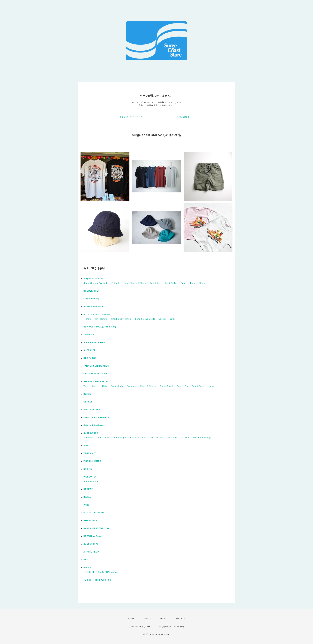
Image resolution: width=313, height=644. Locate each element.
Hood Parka (170, 283)
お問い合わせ (183, 117)
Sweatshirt (155, 283)
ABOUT (147, 619)
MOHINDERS (90, 520)
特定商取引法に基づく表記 (171, 626)
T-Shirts (116, 283)
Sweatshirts (101, 319)
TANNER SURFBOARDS (96, 366)
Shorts (202, 283)
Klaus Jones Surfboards (96, 417)
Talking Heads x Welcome (97, 580)
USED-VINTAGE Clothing (96, 314)
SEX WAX (173, 438)
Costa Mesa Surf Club (95, 374)
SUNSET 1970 (90, 544)
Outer (183, 283)
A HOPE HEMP (91, 552)
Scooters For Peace (94, 342)
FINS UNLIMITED (92, 461)
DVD (85, 560)
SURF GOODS (90, 433)
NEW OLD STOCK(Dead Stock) (99, 327)
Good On (88, 402)
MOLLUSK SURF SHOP (95, 381)
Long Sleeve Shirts (145, 319)
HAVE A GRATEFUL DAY (96, 528)
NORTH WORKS (91, 410)
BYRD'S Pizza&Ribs (94, 306)
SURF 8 (185, 438)
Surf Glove (103, 438)
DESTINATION (156, 438)
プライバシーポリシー (139, 626)
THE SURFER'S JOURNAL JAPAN (100, 572)
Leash (211, 386)
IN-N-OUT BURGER (93, 513)
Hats (104, 386)
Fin (186, 386)
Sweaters (131, 386)
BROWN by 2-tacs (93, 536)
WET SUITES (90, 477)
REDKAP (88, 489)
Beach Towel (166, 386)
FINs (85, 445)
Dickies (87, 497)
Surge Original (91, 481)
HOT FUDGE (89, 358)
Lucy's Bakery (91, 299)
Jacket (162, 319)
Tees (85, 386)
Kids (192, 283)
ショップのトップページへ (130, 117)
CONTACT (180, 619)
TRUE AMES (90, 453)
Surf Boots (88, 438)
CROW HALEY (137, 438)
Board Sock (198, 386)
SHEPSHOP (89, 350)
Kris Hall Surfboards (94, 425)
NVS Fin (87, 469)
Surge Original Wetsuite (95, 283)
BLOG (163, 619)
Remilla (87, 394)
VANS (86, 505)
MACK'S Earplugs (202, 438)
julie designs (119, 438)
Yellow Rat (89, 334)
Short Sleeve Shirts (121, 319)
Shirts (95, 386)
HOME (131, 619)
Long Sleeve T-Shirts (135, 283)
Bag (179, 386)
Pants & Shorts (148, 386)
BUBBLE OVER (91, 291)
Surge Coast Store (93, 278)
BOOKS (87, 567)
